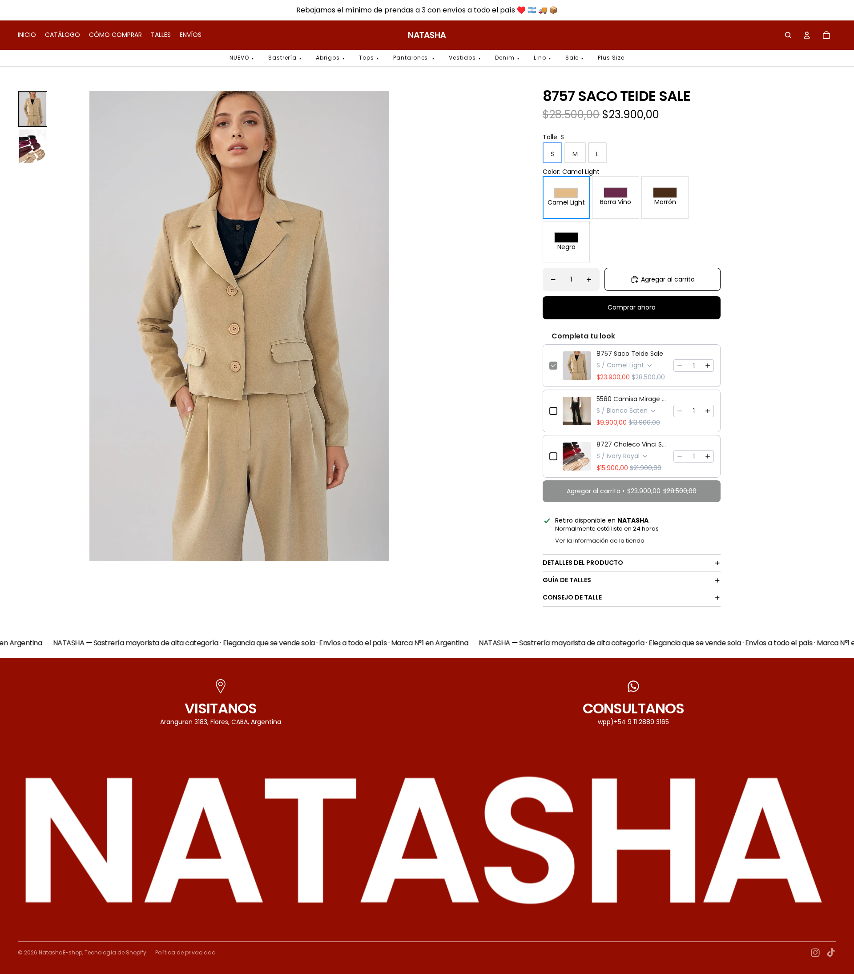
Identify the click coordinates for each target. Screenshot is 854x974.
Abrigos (328, 57)
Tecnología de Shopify (115, 952)
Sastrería (282, 57)
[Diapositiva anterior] (61, 326)
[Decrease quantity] (679, 365)
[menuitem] (27, 35)
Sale (572, 57)
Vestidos (462, 57)
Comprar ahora (632, 307)
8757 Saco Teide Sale (629, 353)
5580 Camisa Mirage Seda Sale (632, 398)
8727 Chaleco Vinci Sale (632, 444)
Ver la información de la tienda (600, 540)
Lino (540, 57)
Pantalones (411, 57)
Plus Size (611, 57)
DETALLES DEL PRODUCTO (583, 562)
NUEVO (239, 57)
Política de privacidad (185, 952)
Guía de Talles (567, 580)
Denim (505, 57)
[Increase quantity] (707, 365)
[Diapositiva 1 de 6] (32, 109)
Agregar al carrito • (632, 491)
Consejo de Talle (572, 597)
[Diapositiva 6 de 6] (32, 146)
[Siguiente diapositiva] (417, 326)
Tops (366, 57)
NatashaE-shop (60, 952)
